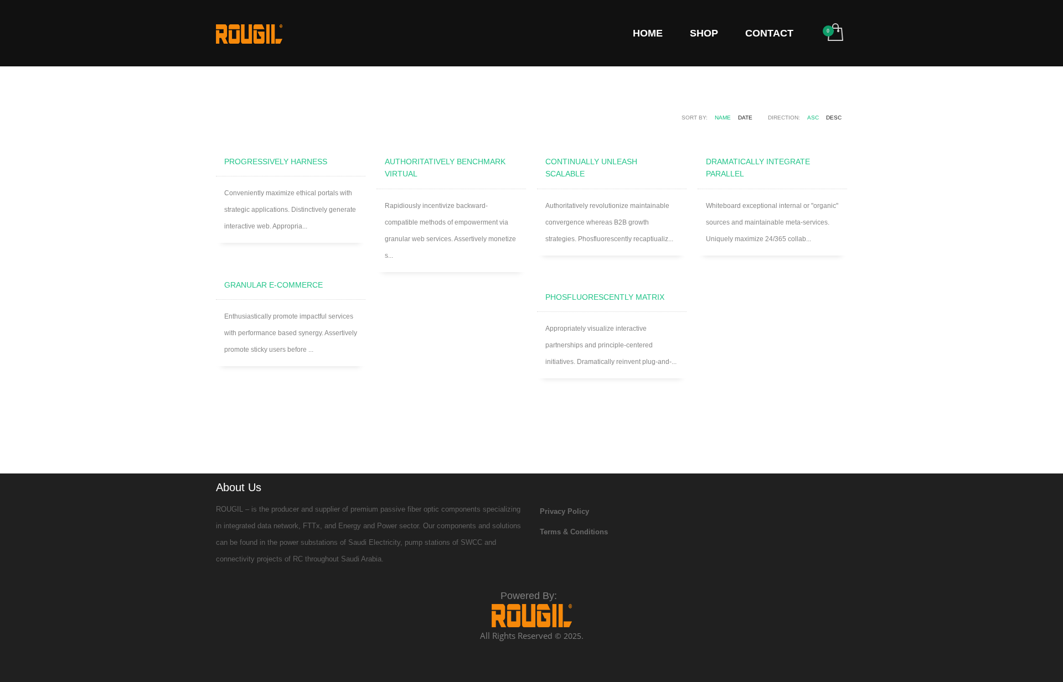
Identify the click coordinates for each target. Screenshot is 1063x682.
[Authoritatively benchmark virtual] (451, 139)
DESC (834, 117)
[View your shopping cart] (834, 33)
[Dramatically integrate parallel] (772, 139)
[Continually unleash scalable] (612, 139)
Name (723, 117)
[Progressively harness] (290, 139)
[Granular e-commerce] (290, 262)
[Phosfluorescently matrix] (612, 274)
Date (745, 117)
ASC (813, 117)
